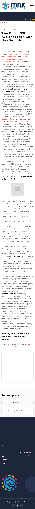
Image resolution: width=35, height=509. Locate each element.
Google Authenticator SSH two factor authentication (14, 59)
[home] (15, 6)
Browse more (17, 402)
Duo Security (26, 87)
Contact (4, 456)
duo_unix (26, 96)
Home (3, 446)
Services (4, 453)
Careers (4, 460)
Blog (3, 463)
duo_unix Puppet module (19, 121)
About (3, 449)
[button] (32, 6)
